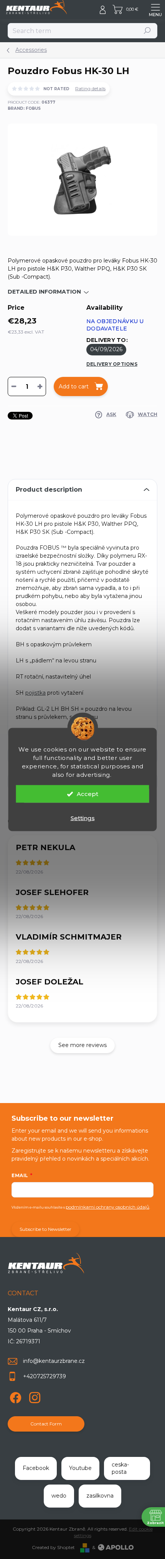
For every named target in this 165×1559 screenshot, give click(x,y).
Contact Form (46, 1424)
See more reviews (82, 1045)
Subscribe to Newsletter (45, 1229)
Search (147, 30)
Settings (83, 818)
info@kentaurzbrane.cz (54, 1361)
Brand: (24, 108)
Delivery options (111, 364)
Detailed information (44, 291)
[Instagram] (33, 1396)
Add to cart (74, 386)
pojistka (35, 692)
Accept (87, 794)
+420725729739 (44, 1376)
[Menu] (155, 9)
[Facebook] (14, 1396)
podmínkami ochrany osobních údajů (107, 1207)
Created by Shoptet (53, 1547)
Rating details (90, 88)
